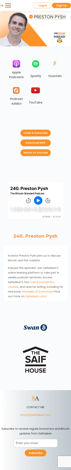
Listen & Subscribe (36, 133)
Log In (43, 5)
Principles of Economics (37, 291)
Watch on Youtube (35, 152)
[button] (8, 5)
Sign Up (61, 5)
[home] (1, 5)
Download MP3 (35, 143)
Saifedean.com (35, 296)
